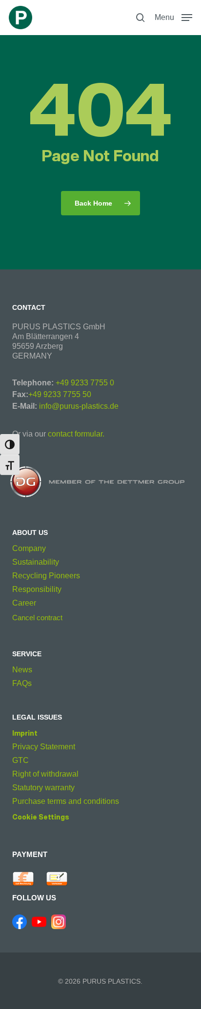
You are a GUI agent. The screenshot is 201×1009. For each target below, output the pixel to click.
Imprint (25, 733)
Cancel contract (37, 617)
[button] (173, 17)
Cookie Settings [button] (40, 817)
